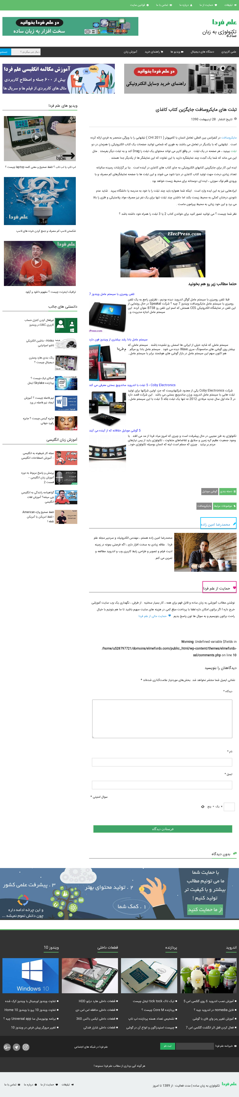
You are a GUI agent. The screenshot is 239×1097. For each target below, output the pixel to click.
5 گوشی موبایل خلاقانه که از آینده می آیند (115, 430)
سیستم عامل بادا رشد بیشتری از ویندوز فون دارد (118, 339)
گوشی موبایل (209, 491)
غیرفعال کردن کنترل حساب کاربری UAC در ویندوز (39, 322)
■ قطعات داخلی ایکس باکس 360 (97, 1018)
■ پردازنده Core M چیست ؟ (159, 1010)
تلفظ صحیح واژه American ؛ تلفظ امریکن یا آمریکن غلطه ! (38, 517)
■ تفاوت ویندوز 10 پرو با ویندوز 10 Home (31, 1010)
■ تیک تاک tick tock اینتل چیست (155, 1001)
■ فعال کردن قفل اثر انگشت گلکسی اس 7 (211, 1027)
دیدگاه (227, 691)
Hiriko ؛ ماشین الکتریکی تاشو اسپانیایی (40, 343)
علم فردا (224, 23)
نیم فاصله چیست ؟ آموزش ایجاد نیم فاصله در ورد (39, 400)
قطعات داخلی (107, 948)
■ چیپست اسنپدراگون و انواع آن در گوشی (151, 1027)
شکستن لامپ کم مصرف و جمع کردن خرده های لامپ (46, 231)
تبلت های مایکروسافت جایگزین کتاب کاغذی (196, 110)
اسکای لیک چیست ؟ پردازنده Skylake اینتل (41, 380)
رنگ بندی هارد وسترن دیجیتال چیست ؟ (41, 360)
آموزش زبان (130, 52)
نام (229, 752)
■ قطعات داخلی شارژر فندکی (100, 1027)
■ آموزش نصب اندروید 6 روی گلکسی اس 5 (210, 1001)
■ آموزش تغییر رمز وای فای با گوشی (215, 1018)
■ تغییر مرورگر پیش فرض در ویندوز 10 (35, 1027)
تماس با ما (162, 5)
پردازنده (171, 948)
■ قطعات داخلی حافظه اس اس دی (97, 1010)
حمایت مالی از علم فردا (153, 616)
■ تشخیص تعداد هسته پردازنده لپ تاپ (152, 1018)
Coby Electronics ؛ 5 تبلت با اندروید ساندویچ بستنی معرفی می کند (132, 385)
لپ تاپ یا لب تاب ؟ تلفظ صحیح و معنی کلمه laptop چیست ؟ (40, 167)
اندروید (231, 948)
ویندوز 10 (51, 948)
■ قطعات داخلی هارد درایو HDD (98, 1001)
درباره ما (184, 5)
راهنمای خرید (152, 52)
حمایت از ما (207, 5)
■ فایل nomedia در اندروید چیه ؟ (215, 1010)
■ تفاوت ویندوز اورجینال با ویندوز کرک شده (32, 1001)
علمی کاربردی (228, 52)
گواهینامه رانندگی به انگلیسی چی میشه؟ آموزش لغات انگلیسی (37, 497)
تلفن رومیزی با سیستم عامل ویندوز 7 (111, 294)
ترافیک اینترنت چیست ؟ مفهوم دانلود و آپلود (50, 292)
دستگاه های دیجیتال (202, 52)
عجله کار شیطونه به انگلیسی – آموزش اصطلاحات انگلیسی (37, 455)
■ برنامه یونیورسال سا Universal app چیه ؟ (31, 1018)
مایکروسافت (229, 137)
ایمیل (228, 774)
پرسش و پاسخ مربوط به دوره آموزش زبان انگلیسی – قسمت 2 (37, 478)
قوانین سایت (138, 5)
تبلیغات (228, 5)
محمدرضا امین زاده (215, 525)
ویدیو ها (175, 52)
